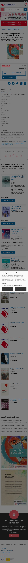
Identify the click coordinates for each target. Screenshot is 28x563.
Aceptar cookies (20, 289)
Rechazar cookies (7, 289)
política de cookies (18, 285)
